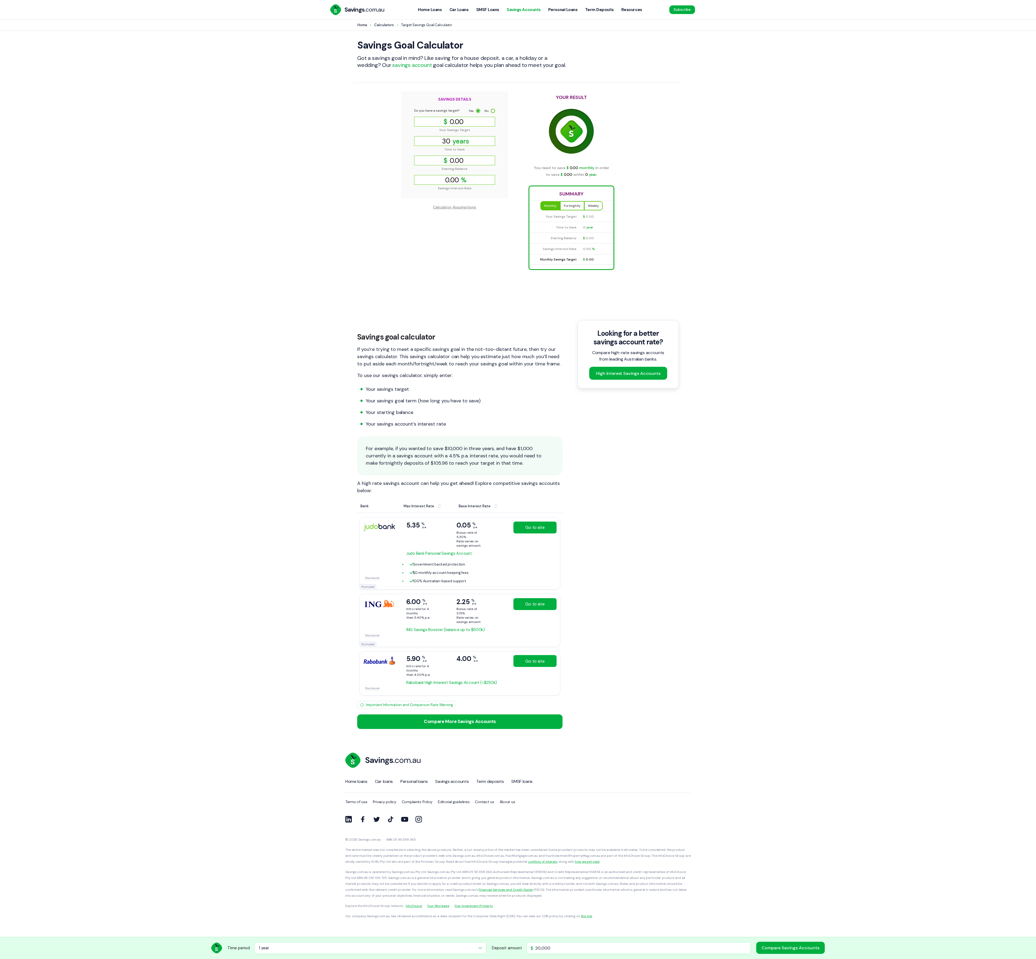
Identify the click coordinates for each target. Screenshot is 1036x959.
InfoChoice (414, 906)
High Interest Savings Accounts (628, 373)
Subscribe (682, 9)
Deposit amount (507, 948)
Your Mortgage (438, 906)
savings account (412, 64)
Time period (238, 948)
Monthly (550, 206)
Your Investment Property (473, 906)
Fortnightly (572, 206)
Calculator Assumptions (454, 207)
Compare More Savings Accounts (460, 721)
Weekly (593, 206)
